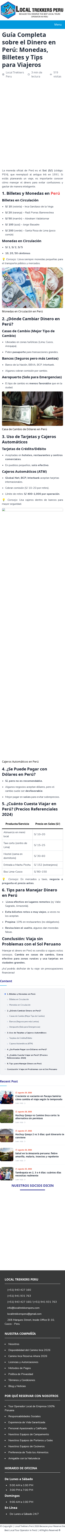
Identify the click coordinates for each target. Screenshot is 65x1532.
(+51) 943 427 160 (19, 1290)
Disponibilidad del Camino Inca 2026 (29, 1350)
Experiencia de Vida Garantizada (26, 1422)
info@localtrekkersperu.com (23, 1308)
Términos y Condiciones (21, 1380)
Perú (55, 193)
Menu (58, 24)
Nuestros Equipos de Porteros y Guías (30, 1440)
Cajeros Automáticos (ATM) (21, 1043)
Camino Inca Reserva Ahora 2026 (27, 1356)
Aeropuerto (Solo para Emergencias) (24, 1027)
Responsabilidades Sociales (24, 1416)
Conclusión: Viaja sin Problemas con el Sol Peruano (32, 1069)
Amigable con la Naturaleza (24, 1458)
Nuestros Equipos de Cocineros (26, 1446)
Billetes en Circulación (19, 999)
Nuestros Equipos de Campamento (28, 1434)
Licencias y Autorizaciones (23, 1362)
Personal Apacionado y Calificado (27, 1428)
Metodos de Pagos (19, 1368)
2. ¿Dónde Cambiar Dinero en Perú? (24, 1010)
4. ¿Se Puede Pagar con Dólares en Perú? (27, 1049)
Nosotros (13, 1344)
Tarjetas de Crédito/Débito (20, 1038)
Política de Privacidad (20, 1374)
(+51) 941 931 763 (19, 1296)
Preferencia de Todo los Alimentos (28, 1452)
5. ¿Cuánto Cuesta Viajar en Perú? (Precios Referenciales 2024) (27, 1056)
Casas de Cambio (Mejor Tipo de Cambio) (27, 1016)
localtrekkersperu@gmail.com (24, 1314)
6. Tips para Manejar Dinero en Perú (24, 1063)
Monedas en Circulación (19, 1005)
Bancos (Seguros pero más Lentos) (24, 1021)
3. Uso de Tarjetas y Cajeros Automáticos (26, 1032)
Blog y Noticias (17, 1386)
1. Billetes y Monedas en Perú (21, 994)
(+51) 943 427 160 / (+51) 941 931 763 (32, 1302)
